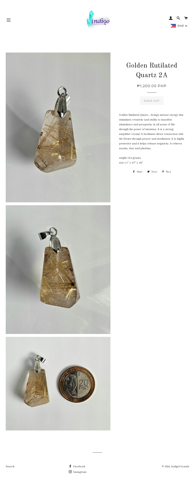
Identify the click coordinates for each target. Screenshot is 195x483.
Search (10, 466)
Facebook (79, 466)
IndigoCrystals (180, 466)
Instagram (79, 472)
